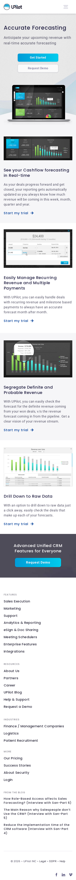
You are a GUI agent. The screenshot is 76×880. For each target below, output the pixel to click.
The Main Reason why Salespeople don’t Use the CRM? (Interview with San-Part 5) (37, 814)
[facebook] (56, 874)
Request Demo (38, 68)
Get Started (38, 57)
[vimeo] (70, 874)
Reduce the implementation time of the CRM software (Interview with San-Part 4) (37, 829)
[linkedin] (63, 874)
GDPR (52, 861)
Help (62, 861)
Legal (42, 861)
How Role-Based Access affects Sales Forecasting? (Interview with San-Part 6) (38, 801)
